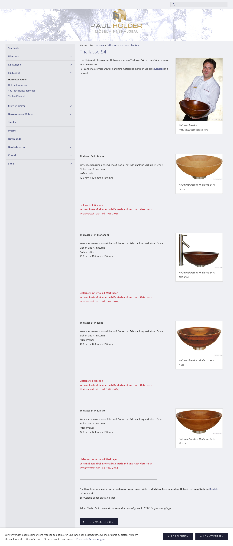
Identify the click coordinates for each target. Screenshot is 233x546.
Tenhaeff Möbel (16, 96)
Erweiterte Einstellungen (90, 539)
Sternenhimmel (17, 105)
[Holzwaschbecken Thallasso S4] (199, 167)
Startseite (13, 48)
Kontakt (13, 155)
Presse (12, 130)
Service (12, 122)
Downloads (14, 138)
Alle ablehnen (178, 536)
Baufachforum (16, 147)
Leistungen (14, 64)
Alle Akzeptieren (211, 536)
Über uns (13, 56)
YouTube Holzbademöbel (21, 90)
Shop (11, 163)
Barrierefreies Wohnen (21, 114)
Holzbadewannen (17, 85)
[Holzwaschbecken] (199, 89)
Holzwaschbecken (17, 79)
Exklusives (14, 72)
